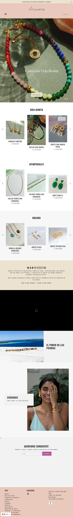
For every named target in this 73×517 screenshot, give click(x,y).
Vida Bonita (36, 110)
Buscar (7, 494)
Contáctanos (9, 499)
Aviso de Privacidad (11, 512)
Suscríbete (47, 454)
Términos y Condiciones (12, 510)
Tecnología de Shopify (56, 499)
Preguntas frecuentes (12, 497)
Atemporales (36, 164)
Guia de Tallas (10, 495)
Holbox (36, 218)
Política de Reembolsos (12, 514)
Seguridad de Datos (11, 509)
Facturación (9, 507)
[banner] (36, 8)
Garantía (7, 505)
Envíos (7, 501)
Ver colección (36, 95)
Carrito (65, 14)
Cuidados (7, 503)
